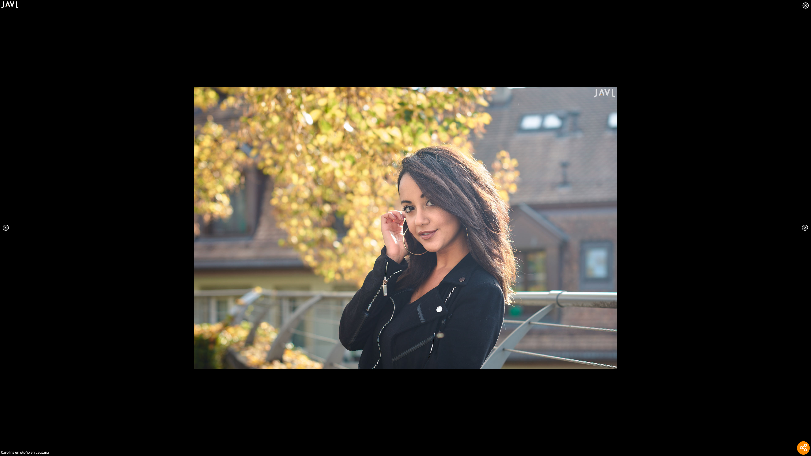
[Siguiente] (730, 228)
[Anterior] (81, 228)
